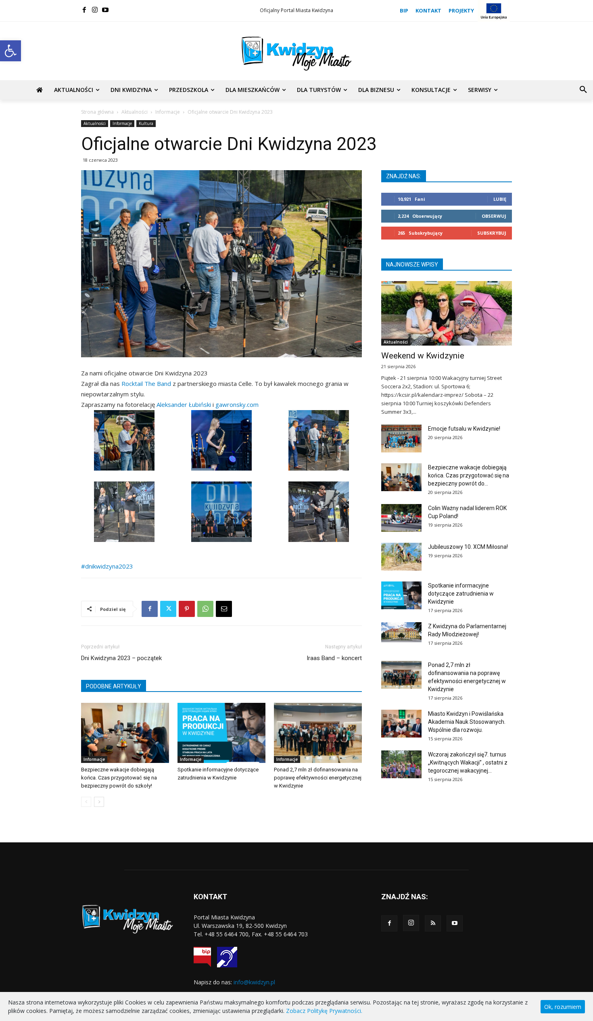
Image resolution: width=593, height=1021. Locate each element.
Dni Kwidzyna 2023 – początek (121, 658)
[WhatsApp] (205, 609)
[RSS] (433, 923)
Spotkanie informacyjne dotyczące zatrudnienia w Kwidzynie (461, 593)
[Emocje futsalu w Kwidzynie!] (401, 438)
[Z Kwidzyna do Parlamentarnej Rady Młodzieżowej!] (401, 632)
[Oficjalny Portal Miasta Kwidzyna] (296, 54)
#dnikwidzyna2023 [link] (107, 566)
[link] (146, 383)
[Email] (224, 609)
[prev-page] (86, 802)
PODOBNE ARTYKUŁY (113, 686)
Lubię (499, 199)
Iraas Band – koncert (334, 658)
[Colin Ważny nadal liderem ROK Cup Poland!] (401, 518)
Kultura (146, 123)
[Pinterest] (187, 609)
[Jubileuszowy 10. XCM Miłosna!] (401, 557)
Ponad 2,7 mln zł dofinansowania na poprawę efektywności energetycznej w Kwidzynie (317, 778)
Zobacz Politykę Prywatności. (324, 1011)
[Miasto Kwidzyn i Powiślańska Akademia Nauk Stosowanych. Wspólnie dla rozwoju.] (401, 724)
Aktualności (134, 111)
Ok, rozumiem (562, 1007)
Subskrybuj (491, 233)
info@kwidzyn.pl (254, 982)
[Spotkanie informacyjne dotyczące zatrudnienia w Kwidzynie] (221, 733)
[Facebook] (84, 9)
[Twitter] (168, 609)
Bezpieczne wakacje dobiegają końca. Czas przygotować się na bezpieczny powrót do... (468, 475)
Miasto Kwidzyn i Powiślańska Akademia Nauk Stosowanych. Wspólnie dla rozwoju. (466, 722)
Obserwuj (494, 216)
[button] (10, 50)
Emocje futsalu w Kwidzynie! (464, 428)
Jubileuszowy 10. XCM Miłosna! (468, 547)
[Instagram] (95, 9)
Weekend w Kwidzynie (422, 355)
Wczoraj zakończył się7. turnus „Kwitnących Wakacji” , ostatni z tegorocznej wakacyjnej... (467, 762)
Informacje (167, 111)
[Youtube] (105, 9)
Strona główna (97, 111)
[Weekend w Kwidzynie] (446, 313)
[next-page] (99, 802)
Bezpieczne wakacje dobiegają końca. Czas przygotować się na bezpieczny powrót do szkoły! (119, 778)
